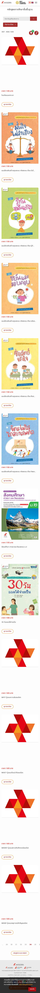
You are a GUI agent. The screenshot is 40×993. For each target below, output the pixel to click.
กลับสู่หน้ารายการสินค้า (20, 953)
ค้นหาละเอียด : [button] (9, 24)
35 (35, 944)
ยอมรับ (32, 989)
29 (7, 944)
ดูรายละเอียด (7, 104)
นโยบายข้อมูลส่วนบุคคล (26, 984)
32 (21, 944)
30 (11, 944)
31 (16, 944)
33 (26, 944)
